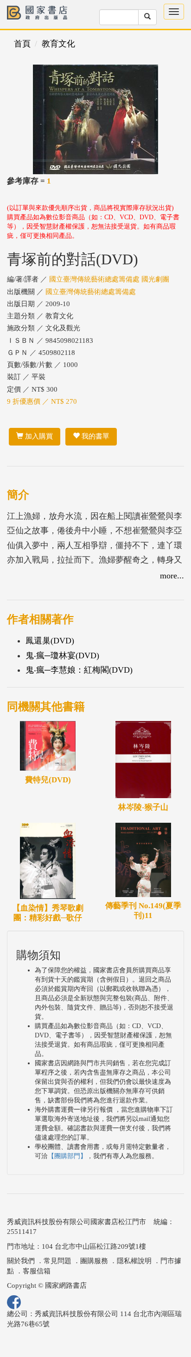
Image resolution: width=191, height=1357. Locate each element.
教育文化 (58, 43)
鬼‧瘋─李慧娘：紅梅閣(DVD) (79, 670)
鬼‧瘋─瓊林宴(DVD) (62, 655)
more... (172, 575)
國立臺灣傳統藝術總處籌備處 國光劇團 (109, 279)
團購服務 (94, 1261)
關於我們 (21, 1261)
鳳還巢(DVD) (49, 640)
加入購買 (38, 436)
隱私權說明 (134, 1261)
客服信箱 (37, 1271)
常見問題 (57, 1261)
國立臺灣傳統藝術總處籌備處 (90, 291)
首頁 (22, 43)
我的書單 (94, 436)
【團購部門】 (67, 1156)
